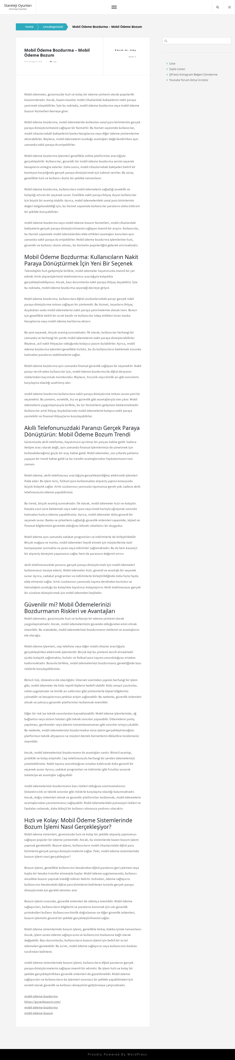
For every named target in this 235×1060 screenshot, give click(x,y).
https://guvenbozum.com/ (42, 1002)
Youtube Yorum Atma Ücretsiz (188, 80)
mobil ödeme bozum (38, 1013)
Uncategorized (33, 61)
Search (217, 7)
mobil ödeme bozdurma (41, 996)
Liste (172, 63)
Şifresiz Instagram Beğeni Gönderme (193, 74)
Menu (229, 7)
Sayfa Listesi (177, 69)
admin (132, 57)
